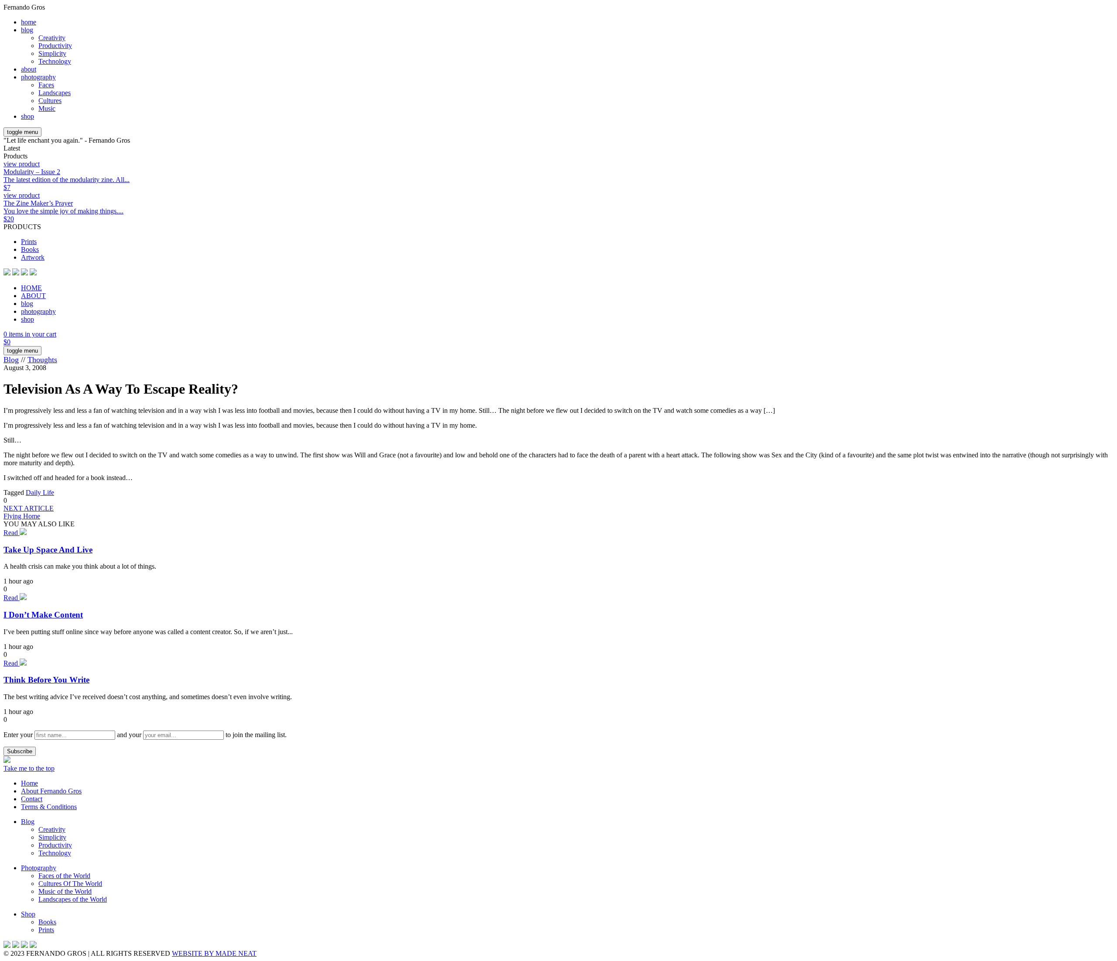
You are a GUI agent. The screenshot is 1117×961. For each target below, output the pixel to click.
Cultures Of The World (70, 883)
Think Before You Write (46, 679)
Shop (28, 914)
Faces (46, 85)
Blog (11, 359)
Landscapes (54, 92)
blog (27, 30)
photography (38, 77)
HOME (31, 288)
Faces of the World (64, 875)
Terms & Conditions (49, 806)
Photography (38, 868)
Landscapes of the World (72, 899)
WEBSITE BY (214, 953)
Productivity (55, 45)
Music (46, 108)
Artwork (33, 257)
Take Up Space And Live (48, 549)
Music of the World (65, 891)
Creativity (51, 37)
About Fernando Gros (51, 791)
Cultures (50, 100)
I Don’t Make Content (43, 614)
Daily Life (40, 492)
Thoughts (42, 359)
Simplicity (52, 53)
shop (27, 116)
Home (29, 783)
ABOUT (33, 295)
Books (30, 249)
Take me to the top (29, 768)
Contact (31, 799)
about (28, 69)
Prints (29, 241)
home (28, 22)
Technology (54, 61)
